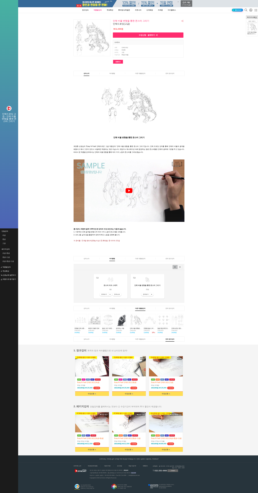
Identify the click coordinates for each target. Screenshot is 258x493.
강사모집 (119, 466)
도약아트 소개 (77, 466)
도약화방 (149, 10)
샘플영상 (118, 61)
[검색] (247, 10)
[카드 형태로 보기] (175, 267)
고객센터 (173, 470)
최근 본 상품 (252, 17)
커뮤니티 (138, 10)
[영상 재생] (129, 190)
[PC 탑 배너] (129, 3)
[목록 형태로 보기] (180, 267)
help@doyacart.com (134, 475)
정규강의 (85, 10)
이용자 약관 (107, 466)
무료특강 (110, 10)
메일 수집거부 (132, 466)
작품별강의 (98, 10)
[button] (182, 21)
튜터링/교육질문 (124, 10)
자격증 (160, 10)
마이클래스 (172, 10)
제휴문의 (145, 466)
